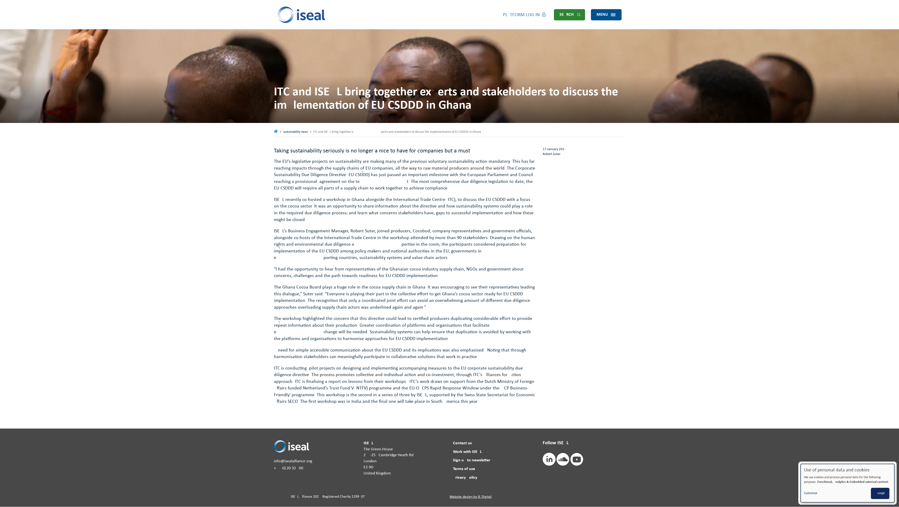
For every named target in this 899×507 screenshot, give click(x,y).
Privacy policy (465, 477)
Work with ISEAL (467, 452)
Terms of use (464, 469)
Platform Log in (521, 14)
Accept (880, 493)
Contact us (462, 443)
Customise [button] (810, 493)
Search (567, 14)
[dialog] (847, 483)
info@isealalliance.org (293, 461)
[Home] (301, 15)
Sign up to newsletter (471, 460)
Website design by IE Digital (471, 497)
